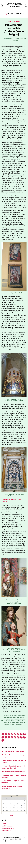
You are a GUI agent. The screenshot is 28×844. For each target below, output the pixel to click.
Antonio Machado (8, 715)
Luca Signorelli (19, 720)
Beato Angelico (8, 717)
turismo (6, 726)
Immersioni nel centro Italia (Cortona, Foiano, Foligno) (14, 29)
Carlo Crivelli (15, 717)
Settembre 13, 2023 (21, 38)
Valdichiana (16, 726)
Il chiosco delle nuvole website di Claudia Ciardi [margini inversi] (14, 4)
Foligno (23, 719)
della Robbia (7, 719)
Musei (18, 21)
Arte (9, 21)
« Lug (12, 815)
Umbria (10, 726)
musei (13, 722)
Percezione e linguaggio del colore (12, 751)
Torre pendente (18, 724)
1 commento (15, 40)
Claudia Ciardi (8, 38)
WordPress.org (6, 830)
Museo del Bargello (21, 722)
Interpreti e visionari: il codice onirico (13, 771)
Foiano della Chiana (16, 719)
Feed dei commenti (7, 828)
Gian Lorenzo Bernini (9, 720)
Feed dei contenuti (7, 826)
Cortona (21, 717)
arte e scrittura (22, 715)
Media (14, 21)
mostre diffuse (7, 722)
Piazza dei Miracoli (8, 724)
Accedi (3, 824)
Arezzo (15, 715)
